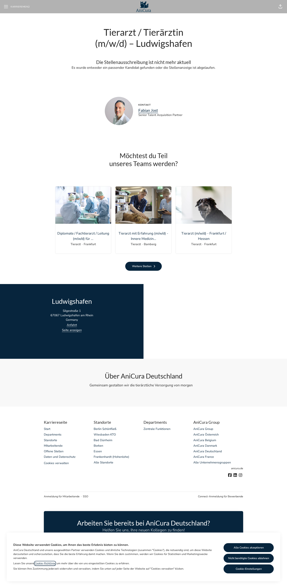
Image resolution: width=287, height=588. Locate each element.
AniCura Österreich (206, 435)
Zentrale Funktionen (157, 429)
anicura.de (237, 468)
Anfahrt (72, 325)
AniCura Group (203, 429)
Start (47, 429)
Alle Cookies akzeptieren (249, 547)
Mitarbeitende (53, 446)
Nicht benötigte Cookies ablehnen (248, 558)
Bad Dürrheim (103, 440)
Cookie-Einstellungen (249, 569)
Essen (98, 451)
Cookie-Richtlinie (45, 563)
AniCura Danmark (205, 446)
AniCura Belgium (204, 440)
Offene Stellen (53, 451)
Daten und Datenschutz (59, 457)
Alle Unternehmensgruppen (212, 462)
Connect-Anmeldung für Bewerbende (220, 496)
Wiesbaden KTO (105, 435)
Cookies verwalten (56, 463)
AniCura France (203, 457)
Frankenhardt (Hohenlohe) (111, 457)
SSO (85, 496)
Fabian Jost (148, 110)
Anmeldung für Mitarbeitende (62, 496)
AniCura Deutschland (207, 451)
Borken (98, 446)
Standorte (50, 440)
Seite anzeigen (72, 330)
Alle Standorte (103, 462)
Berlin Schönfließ (105, 429)
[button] (280, 6)
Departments (52, 435)
